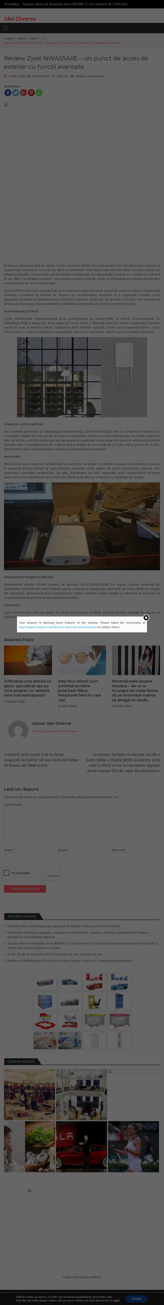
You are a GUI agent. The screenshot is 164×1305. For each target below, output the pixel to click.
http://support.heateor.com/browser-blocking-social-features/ (58, 627)
